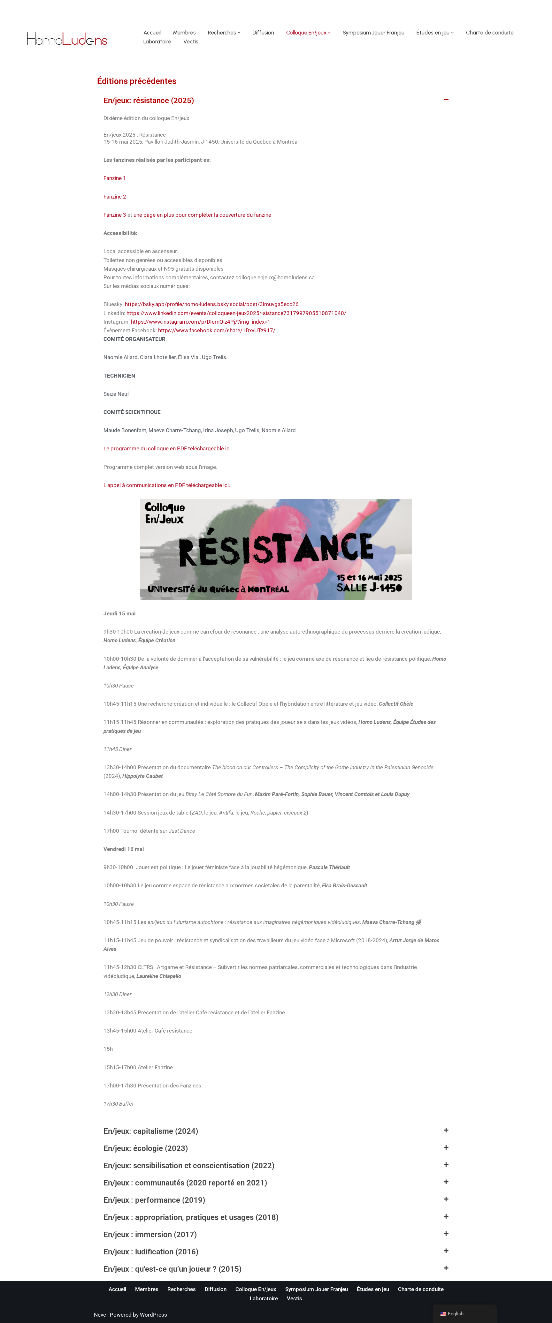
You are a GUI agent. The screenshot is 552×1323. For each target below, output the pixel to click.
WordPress (153, 1315)
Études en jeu (373, 1289)
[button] (239, 32)
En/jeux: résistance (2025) (148, 100)
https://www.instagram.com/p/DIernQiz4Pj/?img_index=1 (201, 322)
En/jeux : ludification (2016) (150, 1251)
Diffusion (263, 32)
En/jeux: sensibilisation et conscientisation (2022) (188, 1165)
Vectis (190, 41)
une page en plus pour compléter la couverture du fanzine (202, 215)
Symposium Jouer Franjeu (373, 32)
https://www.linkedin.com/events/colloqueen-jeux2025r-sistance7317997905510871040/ (236, 313)
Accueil (152, 32)
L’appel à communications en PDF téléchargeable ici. (166, 485)
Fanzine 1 (114, 178)
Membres (184, 32)
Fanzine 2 (114, 196)
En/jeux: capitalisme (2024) (150, 1131)
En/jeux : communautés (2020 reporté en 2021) (185, 1182)
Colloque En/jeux (255, 1289)
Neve (100, 1315)
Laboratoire (157, 41)
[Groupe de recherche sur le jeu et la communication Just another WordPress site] (67, 38)
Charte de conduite (490, 32)
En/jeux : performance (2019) (154, 1200)
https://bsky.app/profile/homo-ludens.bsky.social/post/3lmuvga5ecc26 (212, 304)
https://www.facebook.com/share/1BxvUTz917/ (216, 330)
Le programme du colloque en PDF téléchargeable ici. (167, 448)
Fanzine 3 (114, 215)
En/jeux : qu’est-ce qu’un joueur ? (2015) (172, 1269)
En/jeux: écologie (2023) (145, 1148)
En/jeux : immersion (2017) (150, 1234)
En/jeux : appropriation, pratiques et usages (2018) (191, 1217)
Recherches (181, 1289)
